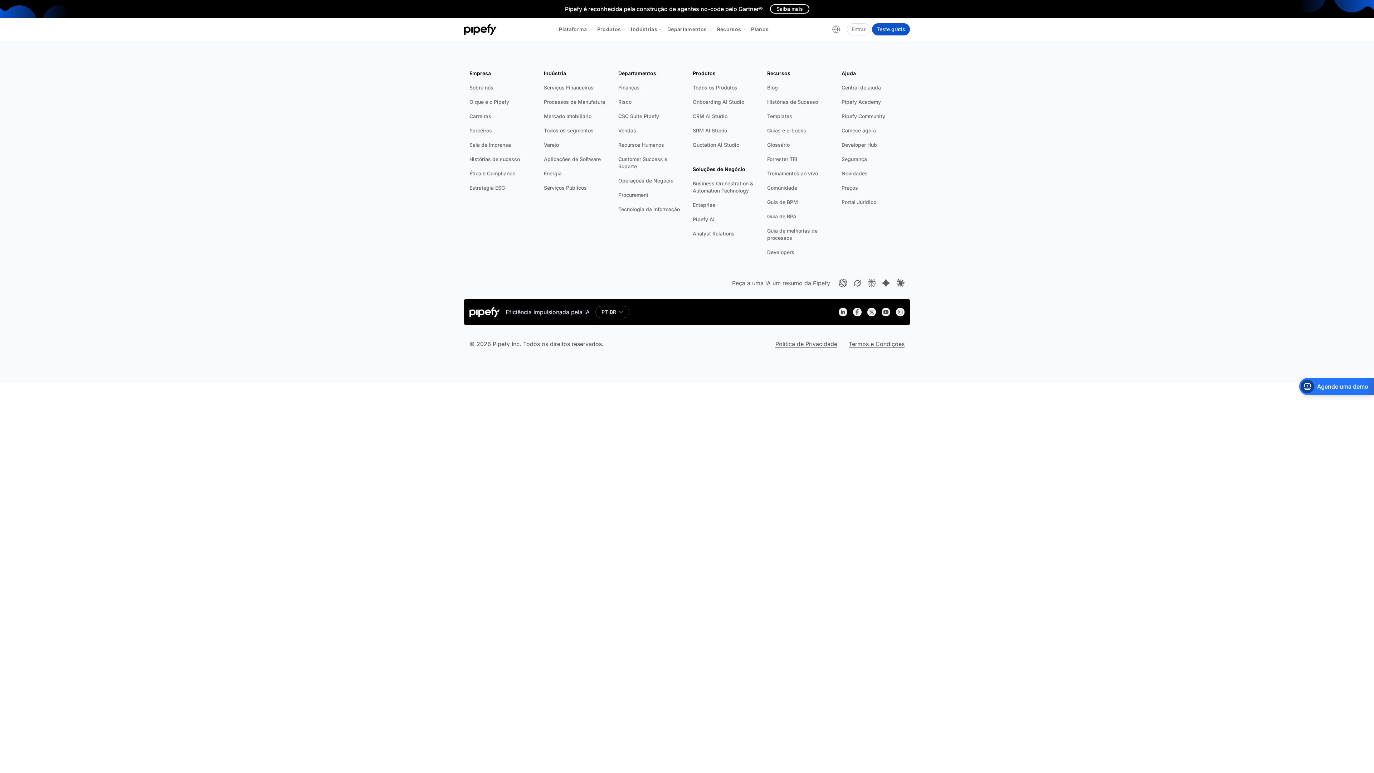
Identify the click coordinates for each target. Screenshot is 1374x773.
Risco (625, 102)
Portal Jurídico (859, 202)
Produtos (609, 29)
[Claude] (900, 283)
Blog (772, 87)
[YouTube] (886, 312)
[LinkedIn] (843, 312)
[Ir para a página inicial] (480, 29)
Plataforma (573, 29)
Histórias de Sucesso (792, 102)
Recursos (729, 29)
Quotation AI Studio (716, 145)
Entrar (859, 29)
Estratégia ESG (487, 188)
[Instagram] (900, 312)
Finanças (629, 87)
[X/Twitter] (871, 312)
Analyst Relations (714, 233)
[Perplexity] (871, 283)
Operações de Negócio (645, 181)
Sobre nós (481, 87)
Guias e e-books (786, 130)
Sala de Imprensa (490, 145)
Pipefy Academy (861, 102)
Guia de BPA (781, 216)
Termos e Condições (877, 343)
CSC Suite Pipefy (638, 116)
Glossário (778, 145)
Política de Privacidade (806, 343)
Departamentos (687, 29)
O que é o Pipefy (489, 102)
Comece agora (859, 130)
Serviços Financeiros (569, 87)
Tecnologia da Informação (649, 209)
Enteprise (704, 205)
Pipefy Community (863, 116)
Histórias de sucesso (494, 159)
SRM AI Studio (710, 130)
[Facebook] (857, 312)
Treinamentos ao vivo (792, 173)
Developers (780, 252)
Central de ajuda (861, 87)
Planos (760, 29)
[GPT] (843, 283)
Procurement (633, 195)
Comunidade (782, 188)
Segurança (854, 159)
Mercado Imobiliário (567, 116)
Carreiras (480, 116)
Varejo (551, 145)
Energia (553, 173)
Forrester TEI (782, 159)
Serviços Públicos (565, 188)
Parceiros (480, 130)
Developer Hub (859, 145)
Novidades (855, 173)
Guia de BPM (782, 202)
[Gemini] (886, 283)
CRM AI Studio (710, 116)
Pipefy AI (704, 219)
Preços (850, 188)
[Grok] (857, 283)
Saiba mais (789, 9)
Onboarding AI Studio (718, 102)
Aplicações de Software (572, 159)
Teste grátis (891, 29)
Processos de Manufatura (574, 102)
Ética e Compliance (492, 173)
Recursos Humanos (641, 145)
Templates (779, 116)
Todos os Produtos (715, 87)
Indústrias (644, 29)
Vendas (627, 130)
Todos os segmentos (569, 130)
